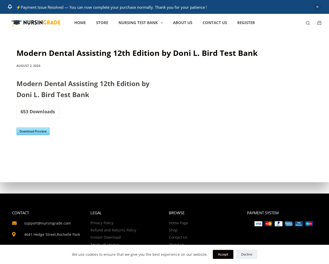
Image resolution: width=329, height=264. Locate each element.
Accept (223, 254)
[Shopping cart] (319, 23)
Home (80, 22)
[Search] (308, 23)
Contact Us (215, 22)
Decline (246, 254)
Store (102, 22)
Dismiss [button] (317, 7)
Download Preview (33, 131)
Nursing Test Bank (138, 22)
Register (246, 22)
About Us (182, 22)
